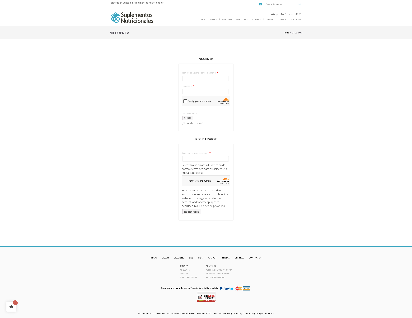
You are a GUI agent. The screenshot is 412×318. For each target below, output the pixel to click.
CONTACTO (295, 19)
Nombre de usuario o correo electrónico (204, 72)
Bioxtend (226, 19)
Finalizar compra (188, 277)
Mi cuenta (185, 270)
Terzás (269, 19)
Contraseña (192, 85)
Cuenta (184, 266)
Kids (246, 19)
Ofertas (281, 19)
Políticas (211, 266)
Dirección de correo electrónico (201, 153)
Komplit (256, 19)
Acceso (187, 117)
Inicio (203, 19)
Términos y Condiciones (217, 273)
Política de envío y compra (219, 270)
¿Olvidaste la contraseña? (192, 123)
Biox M (213, 19)
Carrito (184, 273)
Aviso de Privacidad (215, 277)
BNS (238, 19)
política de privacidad (213, 206)
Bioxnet (271, 313)
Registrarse (191, 211)
